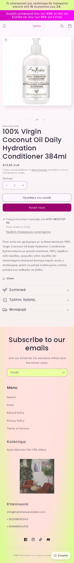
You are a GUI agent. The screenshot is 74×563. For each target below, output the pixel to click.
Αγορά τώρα (37, 207)
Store (10, 405)
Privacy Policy (15, 420)
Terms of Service (18, 428)
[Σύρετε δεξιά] (44, 120)
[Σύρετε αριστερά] (29, 120)
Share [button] (10, 278)
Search (11, 397)
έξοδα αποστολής (39, 170)
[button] (4, 26)
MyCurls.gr (24, 555)
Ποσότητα (8, 178)
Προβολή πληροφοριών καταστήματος (28, 232)
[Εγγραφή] (63, 373)
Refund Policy (15, 413)
